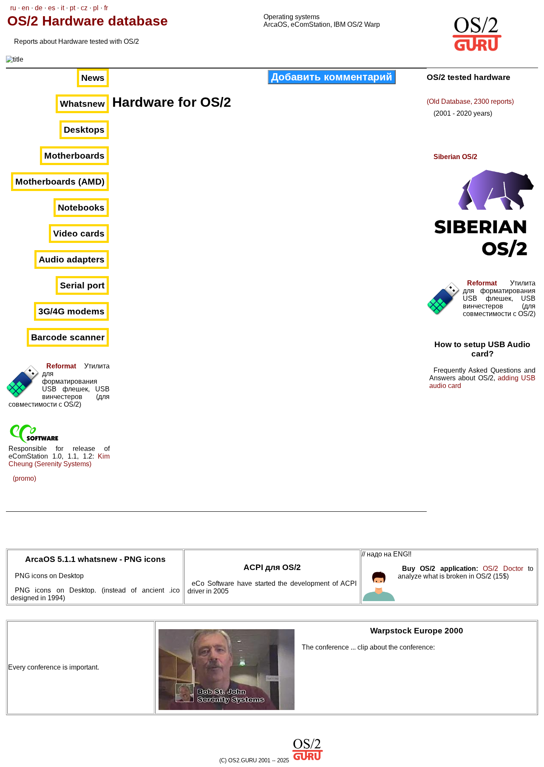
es (51, 7)
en (25, 7)
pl (96, 7)
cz (84, 7)
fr (106, 7)
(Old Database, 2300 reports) (470, 101)
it (62, 7)
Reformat (61, 366)
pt (72, 7)
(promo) (24, 478)
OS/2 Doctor (503, 568)
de (38, 7)
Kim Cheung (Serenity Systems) (59, 460)
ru (13, 7)
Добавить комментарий (331, 77)
